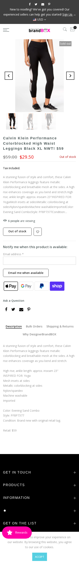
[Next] (70, 76)
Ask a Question (13, 300)
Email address (13, 254)
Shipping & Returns (60, 326)
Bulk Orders (34, 326)
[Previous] (9, 76)
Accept (39, 557)
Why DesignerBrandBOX (39, 334)
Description (14, 326)
